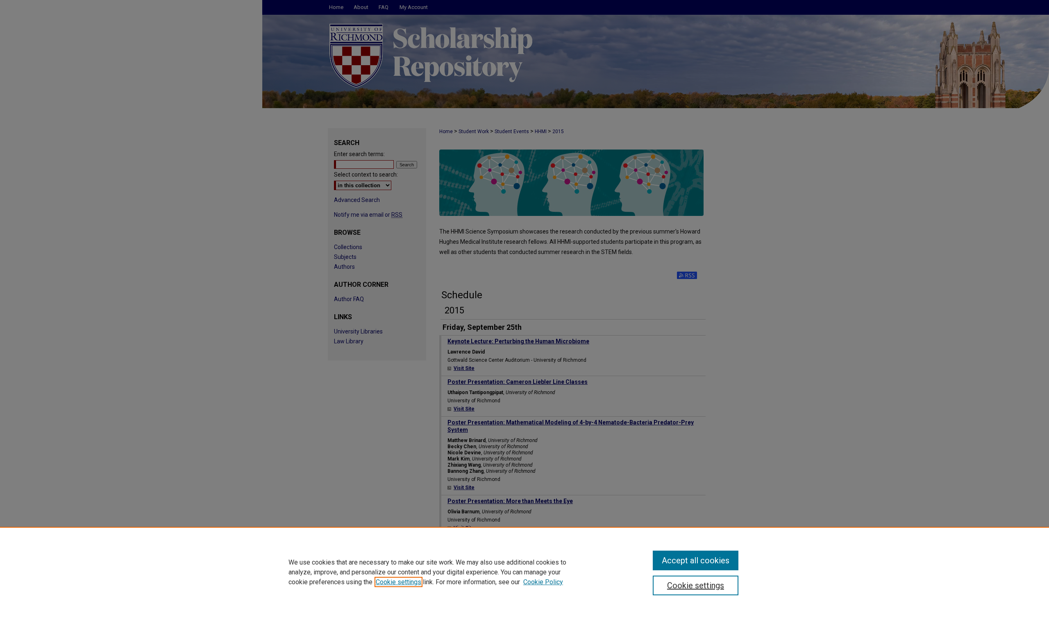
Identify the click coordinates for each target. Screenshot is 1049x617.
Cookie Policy (543, 582)
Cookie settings (398, 582)
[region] (524, 572)
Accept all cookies (695, 560)
